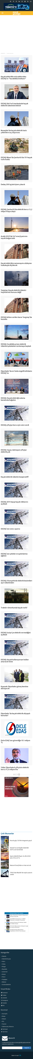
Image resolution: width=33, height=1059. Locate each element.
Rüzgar (4, 966)
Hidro (3, 961)
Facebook (5, 992)
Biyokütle (4, 969)
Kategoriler (5, 953)
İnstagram (5, 1000)
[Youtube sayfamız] (25, 1)
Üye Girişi (4, 1031)
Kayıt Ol (27, 1047)
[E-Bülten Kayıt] (30, 1)
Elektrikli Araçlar (6, 959)
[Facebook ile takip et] (13, 1)
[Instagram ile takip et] (22, 1)
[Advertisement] (16, 32)
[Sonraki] (19, 775)
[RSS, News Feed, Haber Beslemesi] (27, 1)
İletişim (4, 1019)
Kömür (4, 974)
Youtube (4, 1003)
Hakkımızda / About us (8, 1026)
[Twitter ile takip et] (16, 1)
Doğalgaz (4, 979)
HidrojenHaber (13, 913)
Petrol (3, 977)
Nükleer (4, 982)
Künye (3, 1016)
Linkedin (4, 998)
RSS (3, 1005)
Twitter (4, 995)
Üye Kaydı (5, 1029)
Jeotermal (4, 971)
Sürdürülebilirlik (6, 984)
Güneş (3, 964)
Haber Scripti (15, 1055)
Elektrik (4, 956)
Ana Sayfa (4, 1013)
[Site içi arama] (10, 1)
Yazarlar (4, 1024)
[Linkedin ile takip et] (19, 1)
